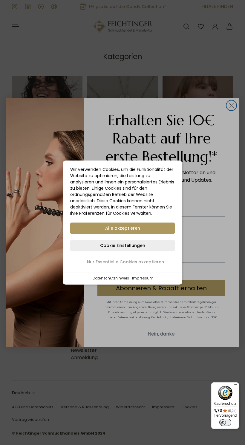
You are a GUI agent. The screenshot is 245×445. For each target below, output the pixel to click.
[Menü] (235, 386)
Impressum (142, 278)
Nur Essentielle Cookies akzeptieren (125, 262)
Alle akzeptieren (122, 228)
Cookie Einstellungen (122, 245)
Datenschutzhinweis (111, 278)
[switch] (225, 422)
